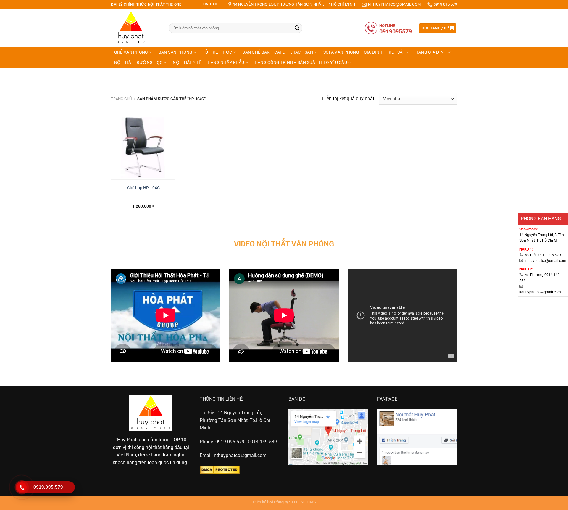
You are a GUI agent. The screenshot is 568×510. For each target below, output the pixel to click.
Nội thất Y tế (187, 62)
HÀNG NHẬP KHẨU (226, 62)
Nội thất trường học (138, 62)
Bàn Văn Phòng (176, 52)
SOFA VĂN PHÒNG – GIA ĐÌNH (352, 52)
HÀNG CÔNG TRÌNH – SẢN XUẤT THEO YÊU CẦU (301, 62)
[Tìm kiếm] (297, 28)
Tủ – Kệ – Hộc (217, 52)
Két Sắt (397, 52)
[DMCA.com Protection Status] (220, 469)
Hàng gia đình (431, 52)
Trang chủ (121, 99)
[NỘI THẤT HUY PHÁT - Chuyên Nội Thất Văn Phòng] (135, 28)
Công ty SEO (285, 502)
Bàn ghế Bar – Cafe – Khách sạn (277, 52)
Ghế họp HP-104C (143, 187)
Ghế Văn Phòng (131, 52)
